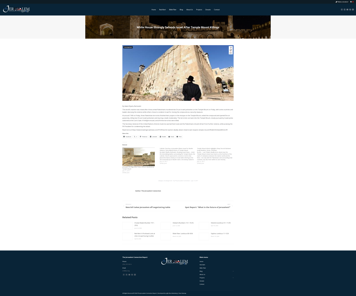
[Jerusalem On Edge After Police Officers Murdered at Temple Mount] (140, 157)
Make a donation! (343, 2)
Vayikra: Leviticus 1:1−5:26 (220, 233)
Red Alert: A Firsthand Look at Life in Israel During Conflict (144, 234)
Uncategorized (128, 47)
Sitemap (184, 293)
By (181, 181)
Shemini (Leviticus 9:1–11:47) (221, 223)
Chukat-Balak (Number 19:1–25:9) (144, 224)
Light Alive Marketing (171, 293)
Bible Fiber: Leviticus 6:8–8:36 (183, 233)
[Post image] (127, 226)
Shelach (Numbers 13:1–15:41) (183, 223)
